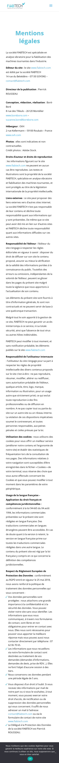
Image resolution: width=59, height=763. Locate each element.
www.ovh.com (13, 135)
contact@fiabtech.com (18, 80)
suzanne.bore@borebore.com (22, 119)
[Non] (55, 752)
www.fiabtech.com (41, 67)
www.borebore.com (16, 115)
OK (30, 759)
